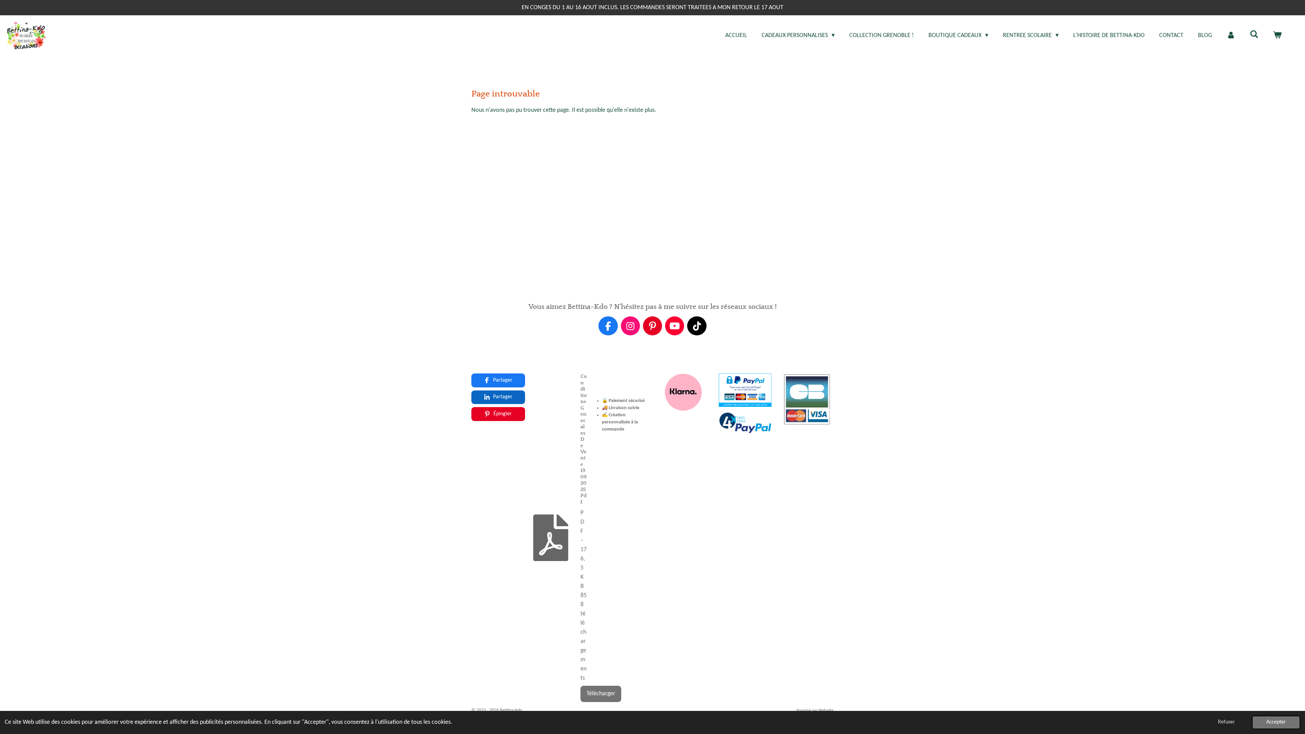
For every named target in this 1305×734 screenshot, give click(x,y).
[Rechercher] (1254, 34)
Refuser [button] (1226, 722)
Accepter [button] (1276, 722)
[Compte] (1231, 35)
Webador (826, 711)
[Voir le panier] (1277, 35)
